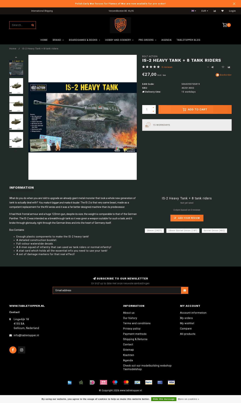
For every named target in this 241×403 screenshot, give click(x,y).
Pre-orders (146, 40)
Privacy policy (132, 328)
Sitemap (128, 349)
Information (22, 187)
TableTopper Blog (188, 40)
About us (129, 312)
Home (44, 40)
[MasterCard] (126, 382)
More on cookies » (188, 399)
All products (187, 333)
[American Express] (69, 382)
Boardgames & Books (83, 40)
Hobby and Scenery (118, 40)
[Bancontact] (137, 382)
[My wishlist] (222, 11)
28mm (154, 230)
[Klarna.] (103, 382)
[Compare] (214, 11)
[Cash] (81, 382)
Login (232, 11)
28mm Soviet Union (182, 230)
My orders (186, 318)
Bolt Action (150, 56)
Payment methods (135, 333)
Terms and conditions (137, 323)
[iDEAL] (92, 382)
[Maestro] (114, 382)
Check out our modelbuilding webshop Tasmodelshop (147, 367)
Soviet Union (214, 230)
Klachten (128, 355)
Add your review (188, 218)
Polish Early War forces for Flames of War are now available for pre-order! (120, 3)
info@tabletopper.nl (26, 335)
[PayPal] (148, 382)
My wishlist (187, 323)
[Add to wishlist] (223, 67)
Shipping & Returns (135, 339)
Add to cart (197, 109)
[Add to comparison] (229, 67)
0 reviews (167, 67)
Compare (186, 328)
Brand (57, 40)
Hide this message (164, 399)
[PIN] (160, 382)
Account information (193, 312)
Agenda (166, 40)
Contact (128, 344)
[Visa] (171, 382)
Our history (130, 318)
